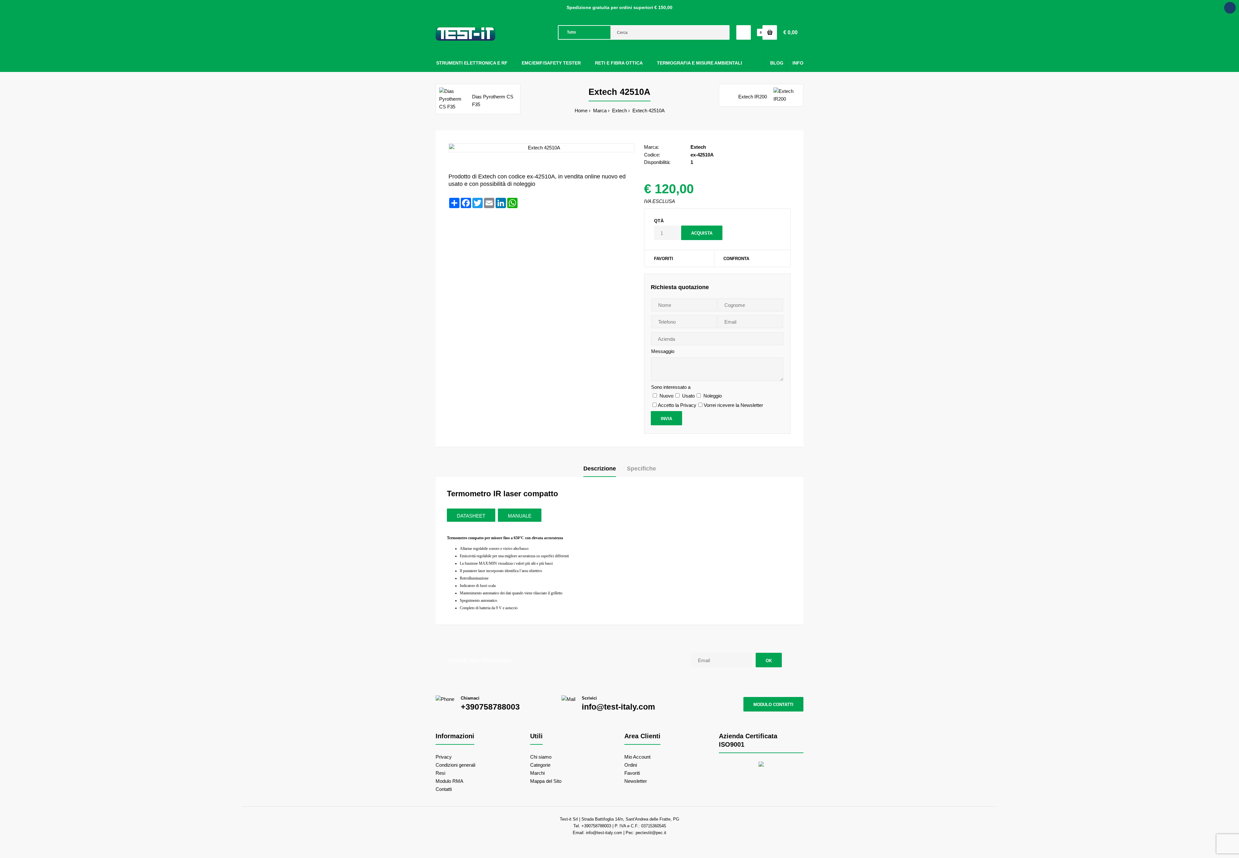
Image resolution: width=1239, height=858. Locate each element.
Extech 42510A (648, 110)
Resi (440, 773)
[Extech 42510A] (541, 148)
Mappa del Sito (545, 781)
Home (581, 110)
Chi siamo (540, 757)
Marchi (537, 773)
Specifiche (641, 468)
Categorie (540, 765)
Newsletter (635, 781)
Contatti (444, 789)
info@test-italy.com (618, 706)
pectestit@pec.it (651, 832)
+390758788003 (490, 706)
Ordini (630, 765)
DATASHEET (471, 516)
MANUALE (519, 516)
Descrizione (599, 468)
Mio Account (637, 757)
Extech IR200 (752, 96)
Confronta (736, 258)
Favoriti (663, 258)
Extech (619, 110)
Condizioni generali (455, 765)
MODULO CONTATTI (773, 704)
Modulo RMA (449, 781)
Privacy (444, 757)
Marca (599, 110)
